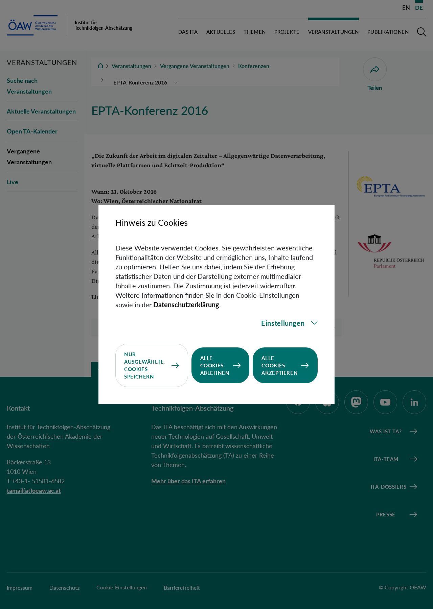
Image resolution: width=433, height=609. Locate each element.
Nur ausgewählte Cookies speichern (144, 365)
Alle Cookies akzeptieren (279, 365)
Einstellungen (282, 323)
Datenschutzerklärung (186, 304)
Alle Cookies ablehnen (215, 365)
